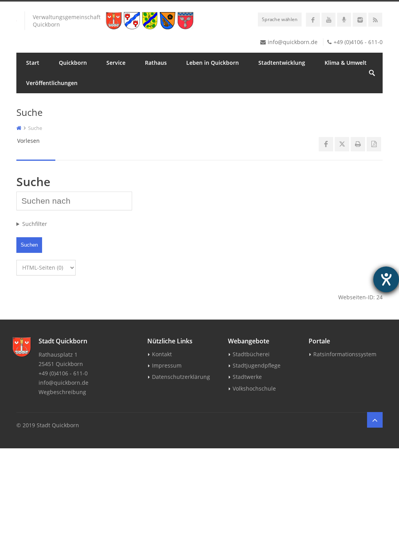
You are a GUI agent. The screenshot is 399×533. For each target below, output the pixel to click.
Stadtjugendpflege (257, 365)
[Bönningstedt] (133, 20)
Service (115, 62)
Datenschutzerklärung (181, 376)
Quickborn (73, 62)
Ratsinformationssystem (344, 354)
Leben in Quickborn (212, 62)
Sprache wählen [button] (280, 19)
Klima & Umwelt (346, 62)
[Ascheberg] (187, 20)
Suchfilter (34, 223)
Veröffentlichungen (52, 83)
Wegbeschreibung (62, 392)
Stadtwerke (247, 376)
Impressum (167, 365)
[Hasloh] (169, 20)
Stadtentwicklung (281, 62)
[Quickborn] (115, 20)
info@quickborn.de (293, 42)
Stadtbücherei (251, 354)
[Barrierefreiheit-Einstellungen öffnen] (386, 279)
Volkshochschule (254, 388)
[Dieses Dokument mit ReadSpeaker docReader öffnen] (374, 144)
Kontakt (162, 354)
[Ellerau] (151, 20)
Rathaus (156, 62)
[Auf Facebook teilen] (326, 144)
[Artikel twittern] (342, 144)
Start (32, 62)
